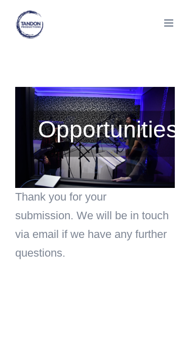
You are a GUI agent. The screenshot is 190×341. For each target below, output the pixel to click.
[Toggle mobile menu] (169, 23)
